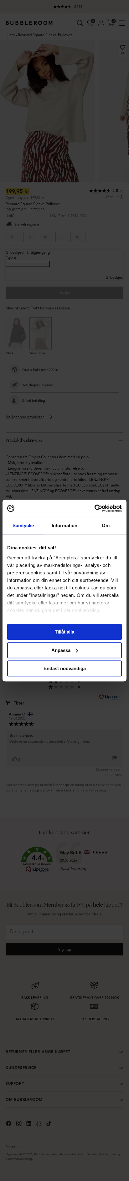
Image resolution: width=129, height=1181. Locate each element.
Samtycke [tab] (23, 525)
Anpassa (60, 650)
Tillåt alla (64, 631)
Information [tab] (64, 525)
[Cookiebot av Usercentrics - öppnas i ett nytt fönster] (94, 508)
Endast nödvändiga (65, 668)
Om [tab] (106, 525)
